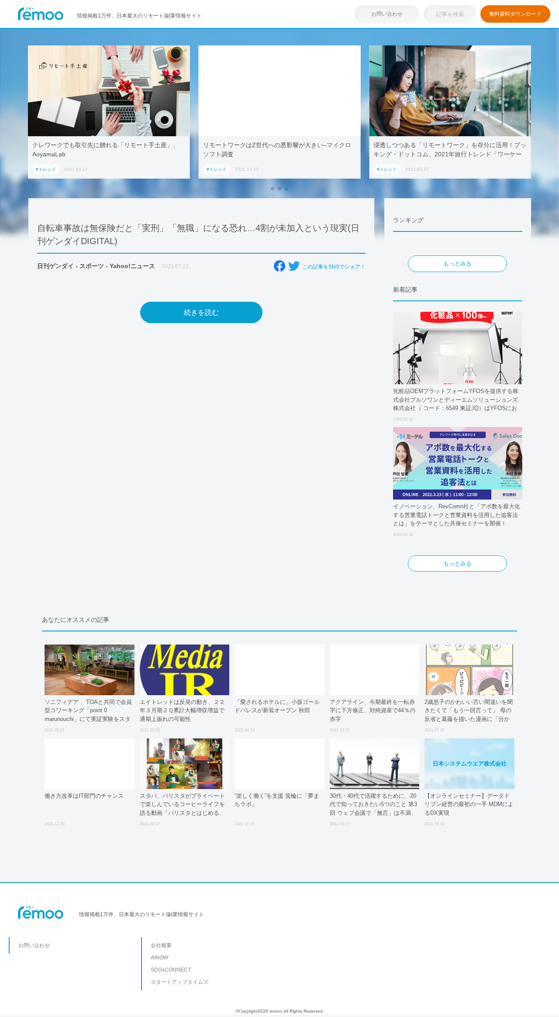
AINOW (159, 958)
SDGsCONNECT (171, 970)
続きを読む (201, 312)
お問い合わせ (387, 14)
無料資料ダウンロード (515, 14)
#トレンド (46, 169)
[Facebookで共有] (279, 266)
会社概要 (161, 945)
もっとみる (457, 263)
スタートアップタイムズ (179, 982)
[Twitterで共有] (294, 266)
